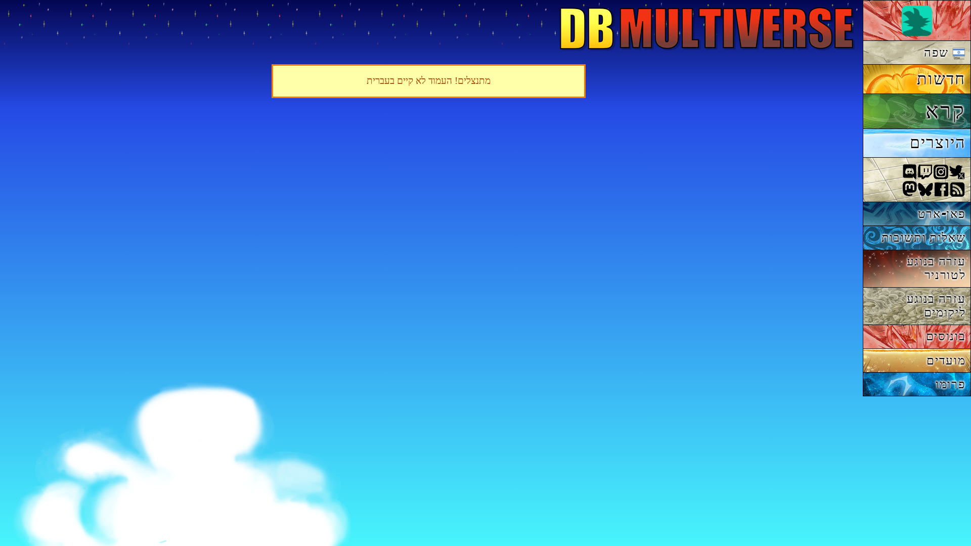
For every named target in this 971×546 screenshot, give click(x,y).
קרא (945, 110)
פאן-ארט (942, 213)
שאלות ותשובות (923, 237)
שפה (938, 52)
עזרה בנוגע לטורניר (936, 268)
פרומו (950, 384)
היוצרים (938, 142)
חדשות (941, 78)
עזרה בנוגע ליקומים (936, 305)
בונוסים (946, 336)
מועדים (945, 360)
